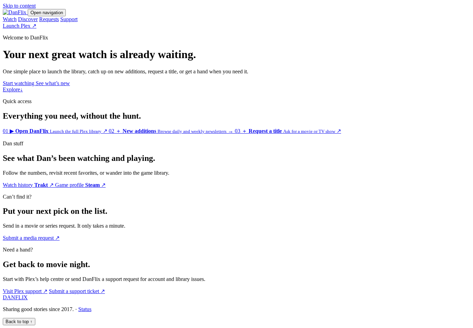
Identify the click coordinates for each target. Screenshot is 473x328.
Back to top (19, 321)
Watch (10, 19)
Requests (49, 19)
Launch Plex (19, 26)
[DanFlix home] (15, 12)
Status (84, 309)
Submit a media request (31, 238)
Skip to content (19, 6)
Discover (28, 19)
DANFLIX (15, 297)
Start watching (19, 83)
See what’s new (53, 83)
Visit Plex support (25, 291)
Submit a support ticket (77, 291)
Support (69, 19)
